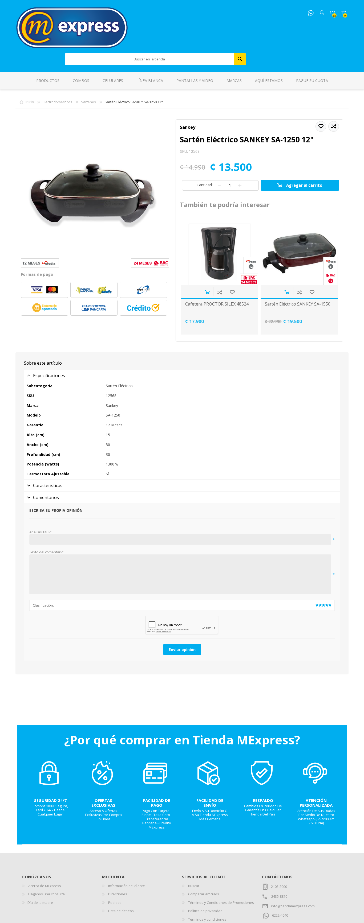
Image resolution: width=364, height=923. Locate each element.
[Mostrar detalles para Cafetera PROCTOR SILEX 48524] (219, 249)
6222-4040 (280, 915)
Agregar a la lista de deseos (232, 292)
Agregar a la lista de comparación (219, 292)
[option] (220, 274)
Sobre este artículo (43, 363)
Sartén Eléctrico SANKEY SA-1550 (297, 304)
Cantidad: (205, 184)
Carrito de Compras (343, 13)
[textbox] (149, 59)
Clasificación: (43, 605)
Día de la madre (40, 902)
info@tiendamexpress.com (293, 906)
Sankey (187, 127)
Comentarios (46, 497)
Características (47, 485)
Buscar (240, 59)
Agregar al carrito (207, 292)
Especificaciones (49, 375)
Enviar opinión (182, 649)
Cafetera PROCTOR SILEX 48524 (217, 304)
